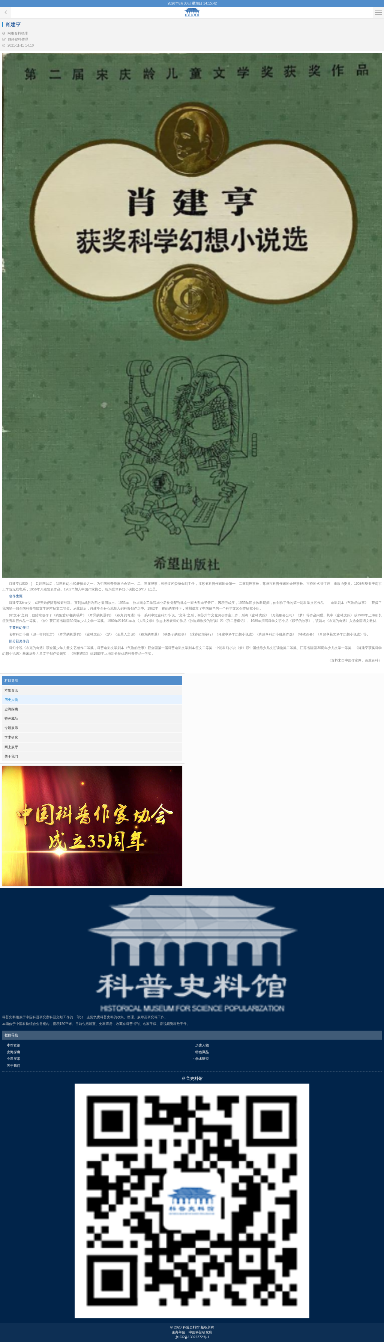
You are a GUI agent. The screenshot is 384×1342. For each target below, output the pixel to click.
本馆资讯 (11, 690)
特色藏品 (11, 718)
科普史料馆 (192, 12)
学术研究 (11, 737)
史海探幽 (11, 709)
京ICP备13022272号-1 (192, 1337)
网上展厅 (11, 747)
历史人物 (11, 700)
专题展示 (11, 728)
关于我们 (11, 756)
